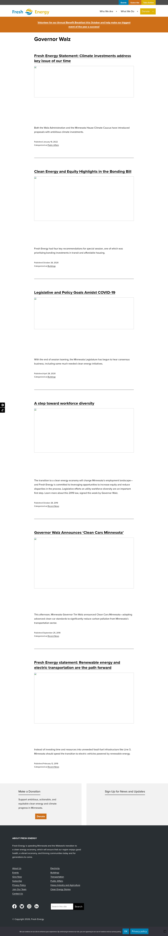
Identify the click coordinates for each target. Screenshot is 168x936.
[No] (165, 931)
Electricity (55, 868)
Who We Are (106, 11)
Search (78, 906)
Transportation (57, 876)
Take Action (148, 2)
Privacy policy (139, 931)
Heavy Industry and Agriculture (65, 885)
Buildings (52, 266)
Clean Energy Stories (60, 889)
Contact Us (17, 893)
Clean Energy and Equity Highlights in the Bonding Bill (82, 171)
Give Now (17, 876)
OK (125, 931)
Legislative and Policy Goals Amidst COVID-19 (74, 292)
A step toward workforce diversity (64, 403)
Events (124, 2)
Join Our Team (19, 889)
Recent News (53, 506)
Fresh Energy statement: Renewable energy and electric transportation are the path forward (77, 665)
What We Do (127, 11)
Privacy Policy (19, 885)
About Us (16, 868)
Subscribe (134, 2)
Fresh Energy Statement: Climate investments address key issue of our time (82, 58)
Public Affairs (53, 145)
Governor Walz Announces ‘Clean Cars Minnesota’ (79, 532)
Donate (146, 11)
